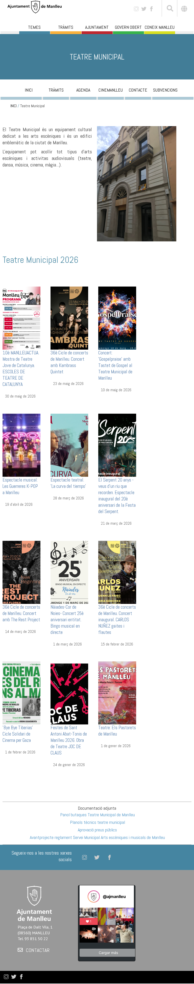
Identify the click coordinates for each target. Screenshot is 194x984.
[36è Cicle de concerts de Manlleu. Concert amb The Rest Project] (21, 572)
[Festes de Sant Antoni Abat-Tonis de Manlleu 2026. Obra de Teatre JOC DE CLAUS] (69, 692)
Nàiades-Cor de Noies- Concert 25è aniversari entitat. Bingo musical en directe (67, 619)
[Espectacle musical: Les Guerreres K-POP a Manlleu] (21, 445)
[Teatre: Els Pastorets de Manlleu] (117, 692)
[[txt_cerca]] (169, 9)
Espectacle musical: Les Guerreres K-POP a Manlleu (20, 486)
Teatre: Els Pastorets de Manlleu (117, 730)
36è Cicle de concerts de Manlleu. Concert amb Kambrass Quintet (69, 362)
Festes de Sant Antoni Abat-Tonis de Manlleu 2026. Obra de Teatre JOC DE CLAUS (69, 740)
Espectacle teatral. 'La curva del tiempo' (68, 483)
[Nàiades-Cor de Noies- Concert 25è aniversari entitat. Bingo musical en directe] (69, 572)
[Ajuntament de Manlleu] (34, 6)
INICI (13, 105)
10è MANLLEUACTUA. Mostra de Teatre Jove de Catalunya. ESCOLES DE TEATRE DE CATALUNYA (21, 368)
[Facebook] (151, 8)
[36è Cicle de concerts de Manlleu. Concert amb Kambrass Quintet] (69, 318)
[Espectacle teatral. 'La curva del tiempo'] (69, 445)
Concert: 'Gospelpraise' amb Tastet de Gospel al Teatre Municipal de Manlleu (115, 365)
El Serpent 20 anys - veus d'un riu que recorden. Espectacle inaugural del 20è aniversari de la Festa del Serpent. (117, 496)
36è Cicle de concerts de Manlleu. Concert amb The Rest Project (21, 613)
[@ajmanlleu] (94, 896)
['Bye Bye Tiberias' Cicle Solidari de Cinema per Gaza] (21, 692)
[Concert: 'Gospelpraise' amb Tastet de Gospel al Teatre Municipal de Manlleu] (117, 318)
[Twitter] (144, 8)
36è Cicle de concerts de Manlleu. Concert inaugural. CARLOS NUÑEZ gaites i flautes (117, 619)
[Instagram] (136, 8)
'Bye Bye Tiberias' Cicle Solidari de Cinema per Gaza (18, 733)
